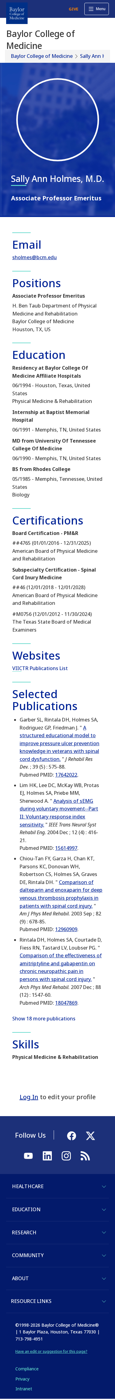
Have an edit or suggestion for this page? (51, 1351)
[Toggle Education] (104, 1210)
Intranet (23, 1389)
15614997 (66, 848)
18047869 (66, 1002)
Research (24, 1232)
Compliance (27, 1369)
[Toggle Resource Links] (104, 1301)
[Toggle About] (104, 1279)
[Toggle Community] (104, 1255)
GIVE (73, 9)
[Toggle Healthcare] (104, 1187)
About (20, 1278)
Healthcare (28, 1186)
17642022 (66, 774)
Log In (29, 1097)
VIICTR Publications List (40, 668)
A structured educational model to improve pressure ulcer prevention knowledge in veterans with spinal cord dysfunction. (59, 743)
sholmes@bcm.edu (34, 257)
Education (26, 1209)
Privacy (22, 1379)
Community (28, 1255)
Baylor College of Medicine (42, 56)
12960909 (66, 929)
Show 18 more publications (43, 1018)
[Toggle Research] (104, 1232)
